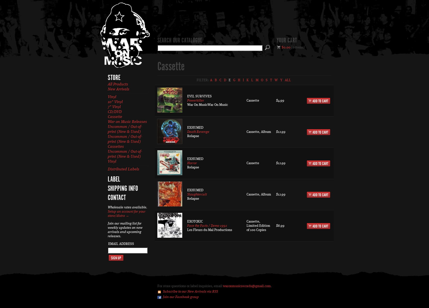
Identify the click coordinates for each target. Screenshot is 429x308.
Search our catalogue (179, 40)
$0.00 (286, 47)
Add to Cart (318, 101)
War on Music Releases (127, 122)
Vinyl (112, 97)
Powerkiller (195, 100)
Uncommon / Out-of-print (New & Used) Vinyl (125, 157)
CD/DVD (115, 112)
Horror (192, 163)
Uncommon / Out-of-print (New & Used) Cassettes (125, 142)
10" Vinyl (115, 102)
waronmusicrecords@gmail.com (247, 286)
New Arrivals (118, 89)
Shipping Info (123, 188)
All (288, 80)
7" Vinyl (114, 107)
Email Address (121, 244)
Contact (117, 198)
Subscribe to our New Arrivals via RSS (190, 291)
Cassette (115, 117)
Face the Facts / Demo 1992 (207, 226)
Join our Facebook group (181, 297)
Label (114, 179)
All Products (118, 84)
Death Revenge (198, 132)
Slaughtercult (197, 194)
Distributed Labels (123, 169)
